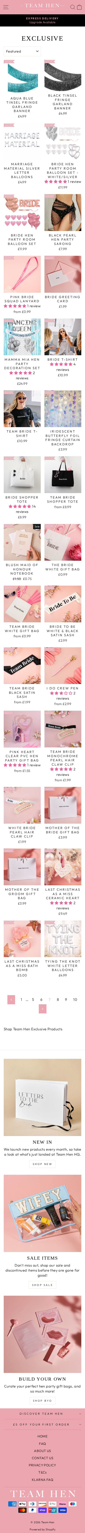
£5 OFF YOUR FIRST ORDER (41, 1424)
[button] (56, 181)
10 (75, 999)
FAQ (42, 1444)
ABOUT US (42, 1451)
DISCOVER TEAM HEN (41, 1413)
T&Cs (42, 1472)
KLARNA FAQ (42, 1480)
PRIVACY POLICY (42, 1465)
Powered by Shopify (42, 1529)
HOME (42, 1436)
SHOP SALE (42, 1285)
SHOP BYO (42, 1400)
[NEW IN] (42, 1097)
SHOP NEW (43, 1164)
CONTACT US (42, 1458)
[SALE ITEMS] (42, 1213)
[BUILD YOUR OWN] (42, 1334)
